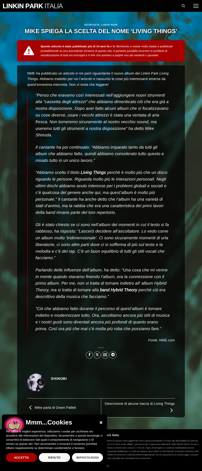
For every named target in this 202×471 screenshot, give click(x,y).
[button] (101, 422)
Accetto (21, 457)
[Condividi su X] (97, 354)
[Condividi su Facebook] (89, 354)
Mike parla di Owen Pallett (55, 408)
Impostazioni (87, 457)
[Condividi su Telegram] (112, 354)
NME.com (167, 340)
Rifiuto (54, 457)
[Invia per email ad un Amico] (105, 354)
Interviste (92, 24)
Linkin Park (109, 24)
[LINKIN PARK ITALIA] (33, 6)
